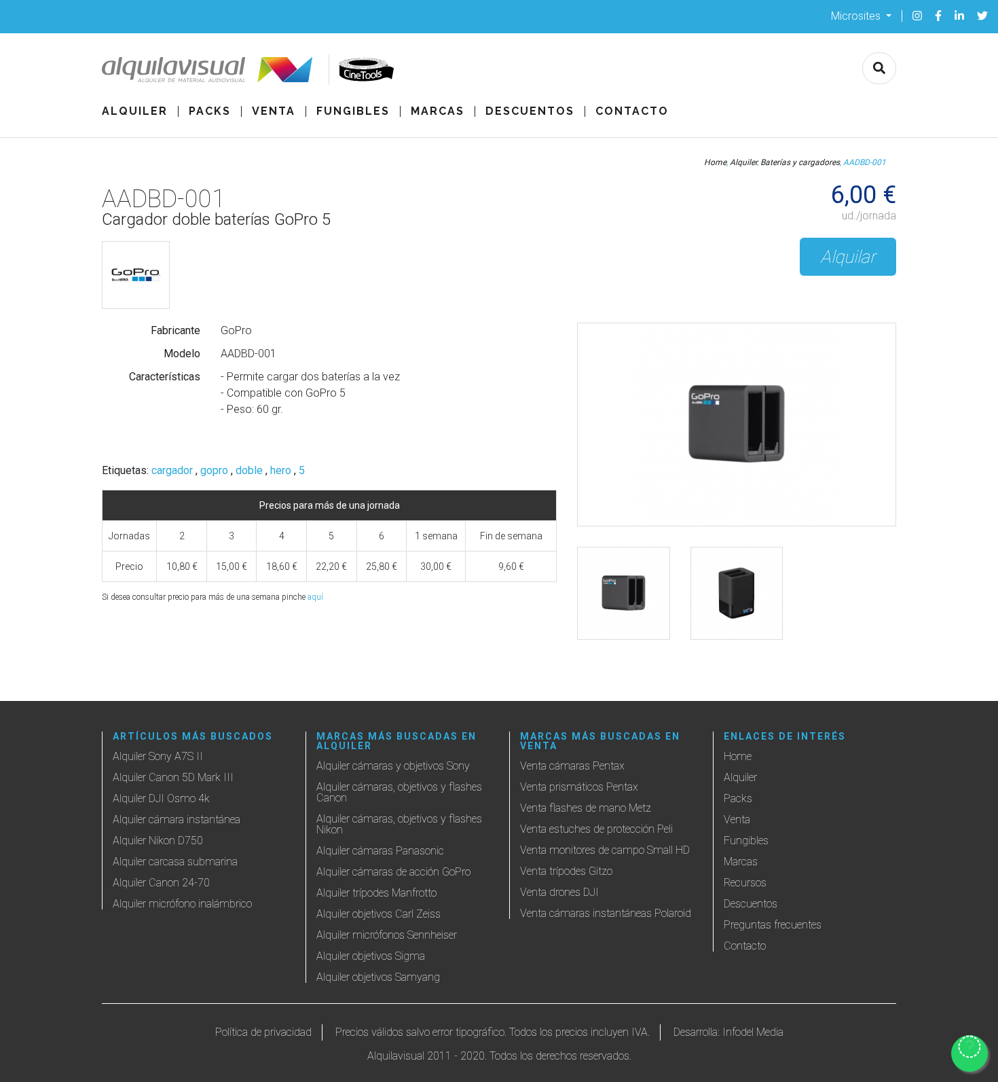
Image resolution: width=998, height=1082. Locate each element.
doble (249, 470)
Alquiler (135, 111)
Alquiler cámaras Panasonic (380, 850)
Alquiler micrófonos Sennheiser (386, 934)
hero (280, 470)
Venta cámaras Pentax (572, 765)
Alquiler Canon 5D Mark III (173, 777)
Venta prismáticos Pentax (579, 786)
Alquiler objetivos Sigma (370, 956)
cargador (172, 470)
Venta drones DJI (559, 892)
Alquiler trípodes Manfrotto (376, 892)
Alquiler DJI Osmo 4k (161, 798)
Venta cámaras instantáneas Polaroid (605, 913)
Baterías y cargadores (800, 162)
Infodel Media (752, 1032)
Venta (273, 111)
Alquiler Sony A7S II (158, 756)
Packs (210, 111)
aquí (315, 597)
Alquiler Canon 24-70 (161, 882)
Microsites (857, 15)
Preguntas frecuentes (772, 924)
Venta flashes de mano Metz (585, 807)
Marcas (437, 111)
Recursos (745, 882)
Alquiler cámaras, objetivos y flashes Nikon (399, 824)
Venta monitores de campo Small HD (605, 850)
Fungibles (353, 111)
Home (715, 162)
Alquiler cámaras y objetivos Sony (393, 765)
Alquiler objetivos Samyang (378, 977)
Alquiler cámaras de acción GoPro (393, 871)
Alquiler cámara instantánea (176, 819)
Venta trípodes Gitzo (566, 871)
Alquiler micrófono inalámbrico (182, 903)
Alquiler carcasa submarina (175, 861)
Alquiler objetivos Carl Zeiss (378, 913)
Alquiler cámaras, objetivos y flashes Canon (399, 792)
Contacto (632, 111)
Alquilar (848, 257)
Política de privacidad (263, 1032)
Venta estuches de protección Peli (596, 829)
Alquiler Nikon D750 (158, 840)
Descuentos (529, 111)
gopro (214, 470)
